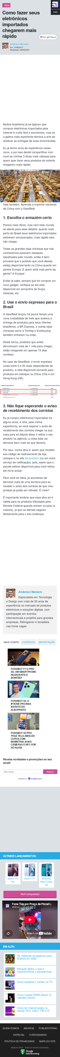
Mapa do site (47, 1041)
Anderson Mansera (19, 44)
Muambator (32, 458)
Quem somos (11, 1028)
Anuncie (29, 1028)
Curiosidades (38, 1034)
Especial (19, 1034)
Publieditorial (48, 1028)
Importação (47, 642)
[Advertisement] (30, 88)
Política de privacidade (19, 1041)
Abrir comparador (30, 894)
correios (28, 642)
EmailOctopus (36, 779)
